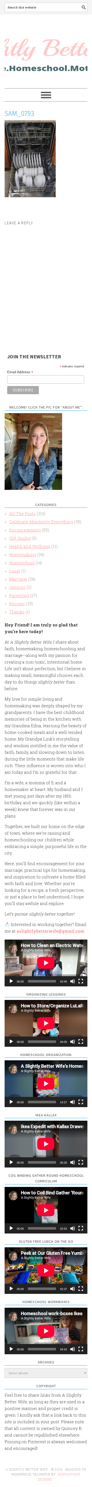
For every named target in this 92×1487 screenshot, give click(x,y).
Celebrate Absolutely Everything (41, 521)
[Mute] (72, 981)
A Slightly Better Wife (46, 52)
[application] (46, 963)
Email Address (20, 372)
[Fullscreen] (80, 981)
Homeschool (21, 562)
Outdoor (17, 587)
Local (14, 571)
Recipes (17, 603)
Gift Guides (20, 538)
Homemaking (22, 554)
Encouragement (25, 530)
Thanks (17, 611)
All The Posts (22, 513)
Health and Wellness (29, 546)
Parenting (19, 595)
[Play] (11, 981)
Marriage (18, 579)
